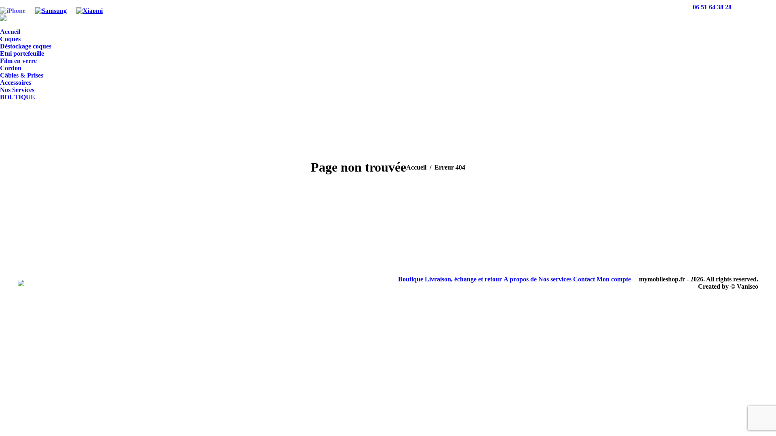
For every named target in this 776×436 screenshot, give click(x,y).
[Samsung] (51, 7)
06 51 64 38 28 (712, 7)
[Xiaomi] (89, 7)
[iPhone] (12, 7)
